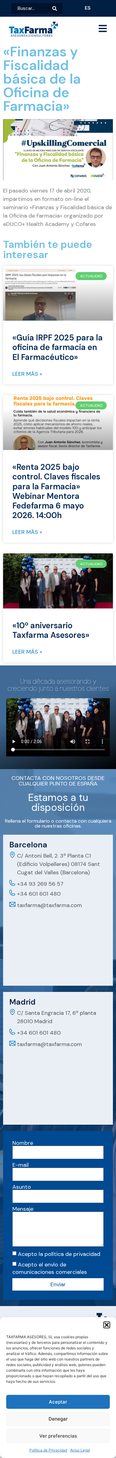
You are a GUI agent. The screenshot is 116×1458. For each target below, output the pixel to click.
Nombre (22, 1143)
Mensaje (22, 1209)
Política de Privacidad (48, 1450)
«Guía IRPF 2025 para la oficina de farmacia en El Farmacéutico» (57, 347)
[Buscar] (57, 8)
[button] (107, 1325)
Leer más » (27, 374)
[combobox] (31, 8)
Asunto (21, 1187)
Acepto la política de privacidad (59, 1254)
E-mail (20, 1165)
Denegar (58, 1419)
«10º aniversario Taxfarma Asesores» (50, 630)
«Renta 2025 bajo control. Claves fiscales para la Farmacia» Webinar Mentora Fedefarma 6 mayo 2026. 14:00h (56, 491)
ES (88, 8)
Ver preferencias (58, 1436)
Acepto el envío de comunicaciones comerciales (49, 1268)
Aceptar (58, 1402)
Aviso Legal (80, 1450)
